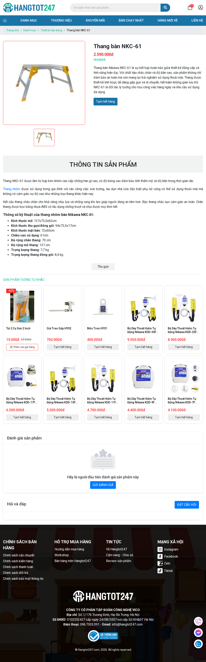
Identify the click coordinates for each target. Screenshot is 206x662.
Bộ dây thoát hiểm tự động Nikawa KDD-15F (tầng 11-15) (61, 402)
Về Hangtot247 (116, 549)
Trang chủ (12, 30)
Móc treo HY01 (97, 328)
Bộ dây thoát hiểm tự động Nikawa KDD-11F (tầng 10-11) (101, 402)
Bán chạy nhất (131, 20)
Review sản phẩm (118, 561)
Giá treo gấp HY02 (59, 328)
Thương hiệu (61, 20)
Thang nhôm (11, 189)
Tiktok (168, 571)
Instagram (170, 549)
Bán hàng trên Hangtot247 (73, 561)
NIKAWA (99, 60)
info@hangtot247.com (127, 624)
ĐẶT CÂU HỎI (186, 505)
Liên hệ (197, 20)
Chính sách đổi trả (15, 573)
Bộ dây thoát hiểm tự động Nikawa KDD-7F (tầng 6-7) (182, 402)
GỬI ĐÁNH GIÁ (103, 485)
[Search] (165, 8)
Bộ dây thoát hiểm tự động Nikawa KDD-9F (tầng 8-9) (141, 402)
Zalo (167, 563)
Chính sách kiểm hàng (18, 561)
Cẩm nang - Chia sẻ (119, 555)
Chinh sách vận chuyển (18, 555)
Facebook (170, 556)
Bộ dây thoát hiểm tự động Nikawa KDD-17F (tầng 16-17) (20, 402)
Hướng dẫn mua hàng (69, 549)
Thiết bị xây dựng (51, 30)
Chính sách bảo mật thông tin (23, 579)
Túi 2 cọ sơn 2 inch (18, 328)
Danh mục (29, 20)
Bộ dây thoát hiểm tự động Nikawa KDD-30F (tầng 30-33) (141, 332)
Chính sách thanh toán (18, 567)
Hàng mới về (168, 20)
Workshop (62, 555)
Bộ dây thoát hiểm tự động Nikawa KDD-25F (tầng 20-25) (182, 332)
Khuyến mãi (95, 20)
